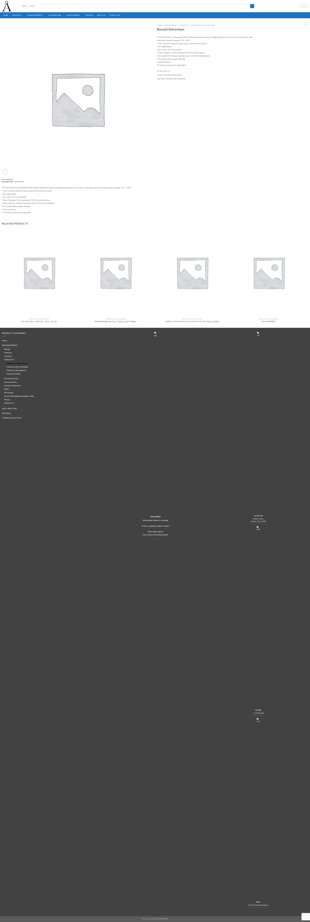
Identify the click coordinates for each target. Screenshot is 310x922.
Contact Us (114, 15)
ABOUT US (101, 15)
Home (159, 25)
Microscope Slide (179, 79)
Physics (7, 400)
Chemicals (8, 353)
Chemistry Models (13, 374)
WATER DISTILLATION (264, 23)
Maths (6, 389)
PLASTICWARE (167, 23)
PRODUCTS (16, 15)
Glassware (169, 79)
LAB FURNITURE (54, 15)
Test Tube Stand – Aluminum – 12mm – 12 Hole (39, 321)
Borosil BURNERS (268, 321)
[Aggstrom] (10, 6)
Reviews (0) (19, 182)
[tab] (7, 181)
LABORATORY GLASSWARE (102, 23)
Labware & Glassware (12, 386)
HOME (5, 15)
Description (7, 182)
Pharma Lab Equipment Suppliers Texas (19, 396)
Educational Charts (11, 379)
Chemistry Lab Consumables (17, 367)
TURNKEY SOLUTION (11, 418)
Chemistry (8, 356)
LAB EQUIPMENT (73, 15)
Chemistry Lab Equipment (16, 370)
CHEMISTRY (184, 25)
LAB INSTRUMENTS (35, 15)
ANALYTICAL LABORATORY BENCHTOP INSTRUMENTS (137, 23)
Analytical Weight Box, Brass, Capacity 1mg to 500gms (115, 321)
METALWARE (216, 23)
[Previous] (2, 278)
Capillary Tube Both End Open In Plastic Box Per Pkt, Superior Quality (192, 321)
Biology (7, 349)
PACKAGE (89, 15)
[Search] (252, 6)
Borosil (163, 79)
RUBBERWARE (191, 23)
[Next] (305, 278)
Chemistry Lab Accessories (203, 25)
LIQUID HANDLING (238, 23)
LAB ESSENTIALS (283, 23)
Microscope (8, 393)
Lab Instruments (10, 382)
